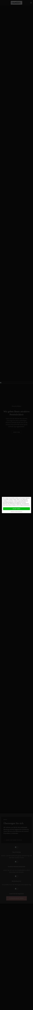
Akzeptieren (16, 508)
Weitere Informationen (16, 511)
